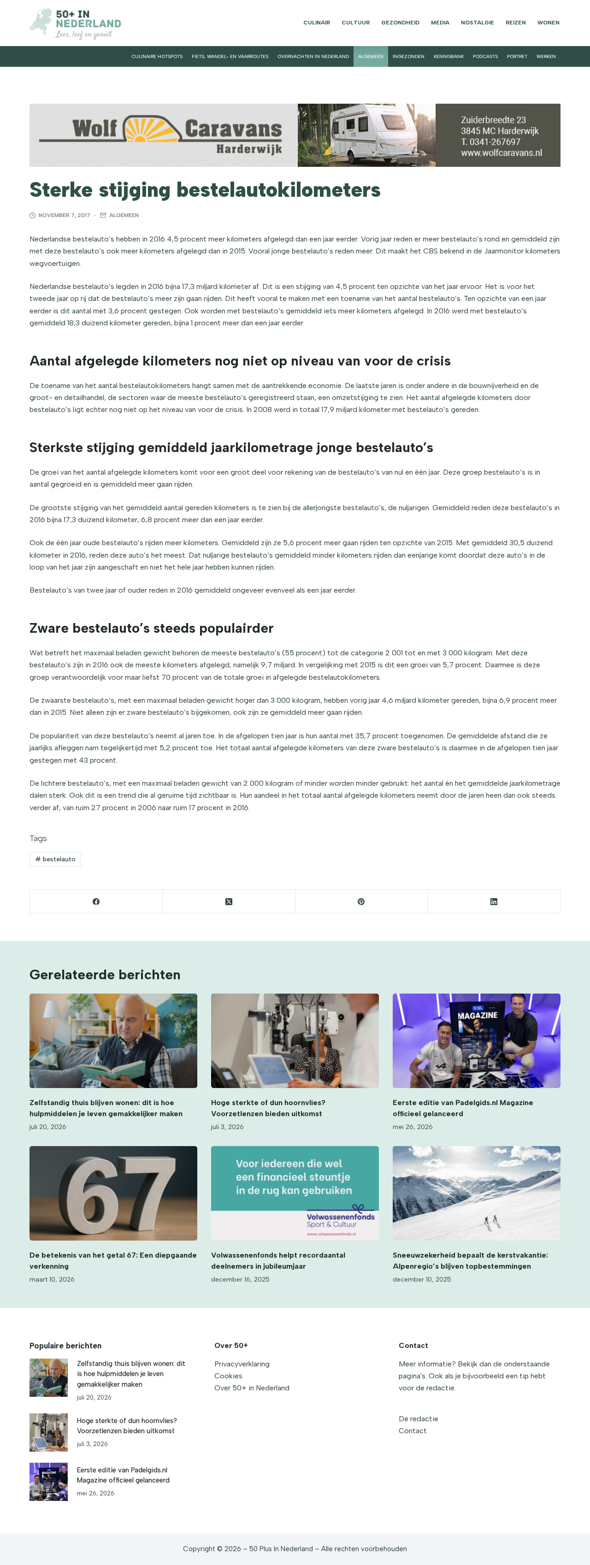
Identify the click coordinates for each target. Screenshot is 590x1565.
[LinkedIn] (494, 901)
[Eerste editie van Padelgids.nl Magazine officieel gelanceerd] (476, 1041)
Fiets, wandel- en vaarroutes (230, 56)
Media (440, 22)
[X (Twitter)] (229, 901)
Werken (546, 56)
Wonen (548, 22)
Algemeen (371, 56)
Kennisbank (449, 56)
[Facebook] (96, 901)
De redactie (418, 1418)
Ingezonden (409, 56)
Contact (413, 1430)
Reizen (516, 22)
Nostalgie (477, 22)
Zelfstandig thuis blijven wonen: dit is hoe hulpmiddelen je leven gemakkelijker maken (131, 1373)
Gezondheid (400, 22)
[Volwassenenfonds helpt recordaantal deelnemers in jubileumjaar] (295, 1193)
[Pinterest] (361, 901)
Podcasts (485, 56)
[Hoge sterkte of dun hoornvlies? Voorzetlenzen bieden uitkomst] (295, 1041)
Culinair (316, 22)
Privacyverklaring (242, 1363)
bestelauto (55, 859)
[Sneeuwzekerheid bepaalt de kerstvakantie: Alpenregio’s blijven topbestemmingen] (476, 1193)
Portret (517, 56)
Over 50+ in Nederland (251, 1387)
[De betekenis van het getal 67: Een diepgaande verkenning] (113, 1193)
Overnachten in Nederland (313, 56)
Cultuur (356, 22)
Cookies (228, 1375)
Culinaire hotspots (157, 56)
